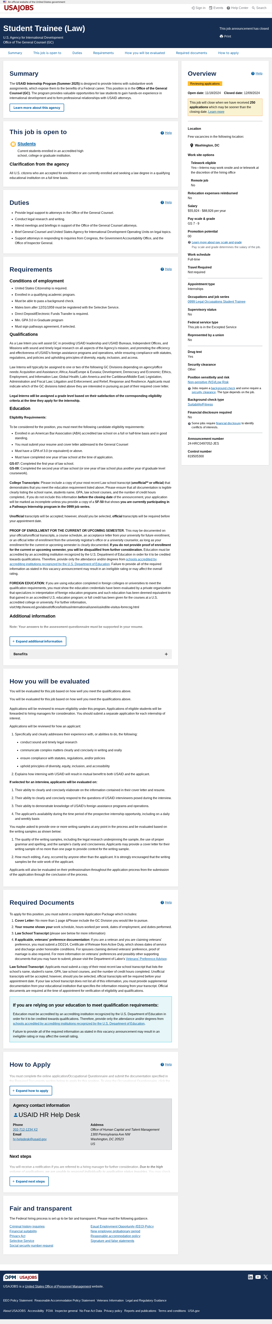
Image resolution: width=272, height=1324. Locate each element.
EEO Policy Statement (17, 1300)
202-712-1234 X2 (25, 1129)
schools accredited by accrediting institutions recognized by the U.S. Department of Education (79, 1023)
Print (227, 36)
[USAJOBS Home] (20, 8)
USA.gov (194, 1310)
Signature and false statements (112, 1240)
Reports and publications (140, 1310)
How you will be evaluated (145, 53)
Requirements (103, 53)
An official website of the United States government (36, 2)
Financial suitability (23, 1231)
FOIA (49, 1310)
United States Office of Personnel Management (58, 1286)
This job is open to (47, 53)
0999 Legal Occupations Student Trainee (217, 301)
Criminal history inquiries (27, 1226)
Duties (77, 53)
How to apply (228, 53)
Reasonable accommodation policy (115, 1236)
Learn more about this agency (37, 108)
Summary (15, 53)
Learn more (216, 111)
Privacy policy (113, 1310)
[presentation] (225, 145)
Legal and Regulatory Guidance (146, 1300)
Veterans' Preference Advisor (146, 959)
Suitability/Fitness (200, 404)
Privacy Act (17, 1236)
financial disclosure (228, 423)
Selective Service (22, 1240)
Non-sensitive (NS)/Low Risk (208, 382)
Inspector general (66, 1310)
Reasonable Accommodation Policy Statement (64, 1300)
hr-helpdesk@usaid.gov (30, 1139)
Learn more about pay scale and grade (217, 242)
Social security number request (31, 1245)
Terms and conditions (172, 1310)
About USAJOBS (14, 1310)
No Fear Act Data (90, 1310)
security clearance (204, 392)
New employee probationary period (115, 1231)
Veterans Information (110, 1300)
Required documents (191, 53)
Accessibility (36, 1310)
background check (223, 388)
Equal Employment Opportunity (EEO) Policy (122, 1226)
